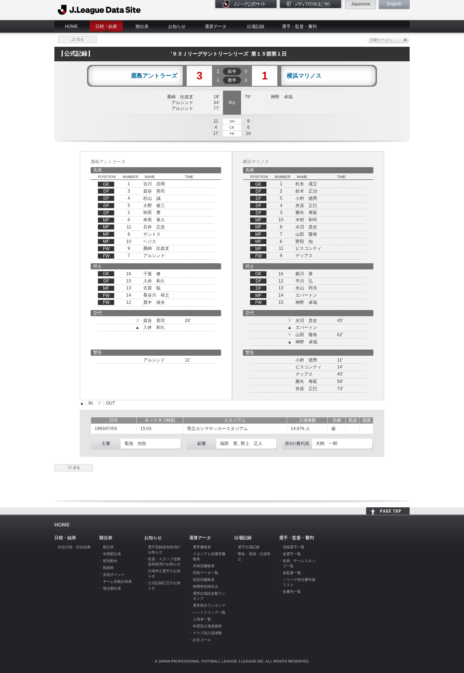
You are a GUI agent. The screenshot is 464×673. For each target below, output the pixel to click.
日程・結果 (106, 26)
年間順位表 (112, 554)
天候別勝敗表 (204, 566)
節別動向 (110, 561)
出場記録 (255, 26)
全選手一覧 (292, 554)
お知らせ (177, 26)
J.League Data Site (99, 9)
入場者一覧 (202, 619)
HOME (71, 26)
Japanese (360, 4)
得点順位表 (112, 588)
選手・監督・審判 (299, 26)
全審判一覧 (292, 592)
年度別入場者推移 (207, 626)
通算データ (216, 26)
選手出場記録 (249, 547)
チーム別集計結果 (117, 581)
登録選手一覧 (293, 547)
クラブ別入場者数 (207, 633)
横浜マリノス (304, 76)
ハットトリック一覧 (209, 612)
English (394, 4)
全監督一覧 (292, 573)
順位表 (142, 26)
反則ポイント (114, 575)
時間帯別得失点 (205, 587)
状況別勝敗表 (204, 580)
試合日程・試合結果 (74, 547)
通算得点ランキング (209, 605)
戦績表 (108, 568)
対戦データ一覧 (205, 573)
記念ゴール (202, 640)
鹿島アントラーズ (154, 76)
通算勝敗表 (202, 547)
